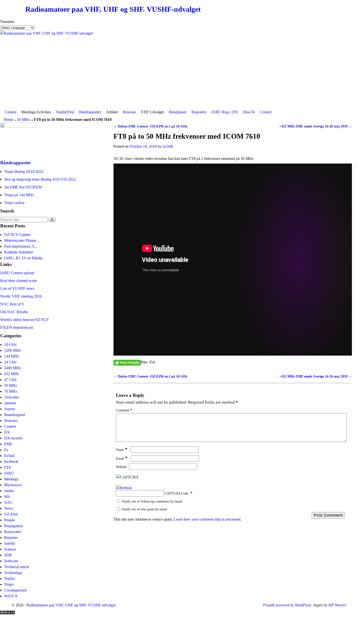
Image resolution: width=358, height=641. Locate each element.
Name (121, 450)
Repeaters (199, 112)
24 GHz (10, 362)
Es (6, 450)
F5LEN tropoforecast (16, 327)
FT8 (7, 467)
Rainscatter (12, 532)
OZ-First (11, 514)
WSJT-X (11, 596)
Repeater (11, 537)
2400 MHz (12, 368)
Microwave (13, 485)
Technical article (16, 567)
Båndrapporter (90, 112)
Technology (13, 573)
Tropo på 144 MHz (19, 195)
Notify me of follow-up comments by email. (152, 501)
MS (7, 497)
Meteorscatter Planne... (21, 240)
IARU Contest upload (17, 273)
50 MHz (23, 119)
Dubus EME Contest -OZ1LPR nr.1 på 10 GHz (150, 126)
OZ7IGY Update (17, 235)
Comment (124, 410)
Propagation (13, 526)
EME (8, 444)
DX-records (13, 438)
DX (7, 432)
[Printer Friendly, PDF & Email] (127, 362)
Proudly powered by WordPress (287, 605)
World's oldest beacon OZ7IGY (24, 320)
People (9, 520)
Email (122, 458)
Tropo (8, 584)
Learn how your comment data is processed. (207, 519)
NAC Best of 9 (12, 304)
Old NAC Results (14, 312)
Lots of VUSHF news (17, 288)
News (8, 508)
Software (11, 561)
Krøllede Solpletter (18, 252)
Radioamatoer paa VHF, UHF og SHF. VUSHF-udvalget (113, 9)
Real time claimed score (18, 281)
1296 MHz (12, 350)
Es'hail (9, 456)
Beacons (129, 112)
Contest (10, 112)
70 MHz (10, 391)
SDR (8, 555)
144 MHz (11, 356)
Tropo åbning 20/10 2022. (24, 171)
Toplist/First (65, 112)
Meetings (11, 479)
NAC (8, 502)
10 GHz (10, 344)
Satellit (9, 543)
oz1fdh (167, 146)
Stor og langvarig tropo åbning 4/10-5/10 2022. (40, 179)
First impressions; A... (21, 246)
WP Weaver (337, 605)
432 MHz (11, 374)
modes (9, 491)
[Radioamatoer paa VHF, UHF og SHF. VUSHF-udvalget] (179, 69)
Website (121, 467)
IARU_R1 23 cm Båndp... (24, 258)
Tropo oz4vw (14, 203)
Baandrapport (14, 415)
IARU (9, 473)
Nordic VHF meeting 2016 (21, 296)
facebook (11, 461)
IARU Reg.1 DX (224, 112)
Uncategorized (15, 590)
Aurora (9, 409)
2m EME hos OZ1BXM (23, 187)
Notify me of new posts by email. (145, 509)
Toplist (9, 578)
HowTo (249, 112)
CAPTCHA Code (176, 493)
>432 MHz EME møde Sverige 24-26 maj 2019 (315, 126)
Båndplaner (178, 112)
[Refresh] (124, 488)
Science (10, 549)
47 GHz (10, 380)
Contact (266, 112)
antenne (10, 403)
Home (8, 119)
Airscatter (11, 397)
